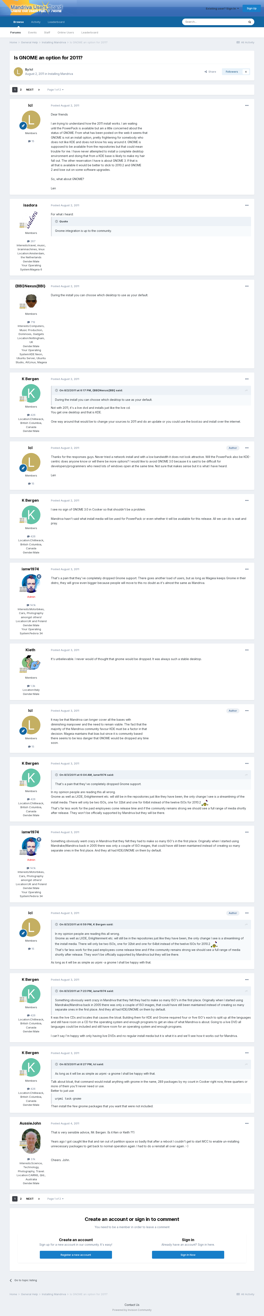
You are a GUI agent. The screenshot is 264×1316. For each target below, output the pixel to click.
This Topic (233, 21)
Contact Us (132, 1305)
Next (30, 89)
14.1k (32, 605)
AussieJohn (30, 1123)
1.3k (32, 685)
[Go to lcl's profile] (18, 71)
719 (32, 322)
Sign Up (252, 8)
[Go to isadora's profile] (31, 219)
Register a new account (76, 1254)
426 (32, 414)
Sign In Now (188, 1254)
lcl (31, 69)
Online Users (66, 32)
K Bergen (30, 379)
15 (32, 141)
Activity (35, 22)
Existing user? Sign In (221, 8)
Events (32, 32)
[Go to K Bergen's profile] (31, 393)
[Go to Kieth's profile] (31, 664)
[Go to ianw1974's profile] (31, 583)
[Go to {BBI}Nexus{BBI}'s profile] (31, 300)
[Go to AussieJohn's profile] (31, 1138)
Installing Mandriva (60, 73)
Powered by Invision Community (132, 1309)
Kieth (30, 650)
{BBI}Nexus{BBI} (30, 286)
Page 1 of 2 (54, 89)
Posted (65, 105)
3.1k (32, 1159)
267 (32, 241)
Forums (15, 32)
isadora (30, 205)
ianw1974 (30, 569)
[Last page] (39, 89)
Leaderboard (89, 32)
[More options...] (247, 105)
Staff (47, 32)
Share (211, 71)
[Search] (249, 22)
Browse (18, 22)
